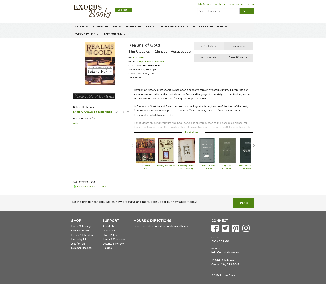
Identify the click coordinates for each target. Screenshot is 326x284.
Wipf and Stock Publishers (151, 61)
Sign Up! (243, 203)
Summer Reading (105, 26)
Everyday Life (85, 34)
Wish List (220, 4)
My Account (205, 4)
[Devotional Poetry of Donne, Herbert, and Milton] (248, 150)
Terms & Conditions (114, 239)
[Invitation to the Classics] (145, 150)
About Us (108, 226)
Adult (76, 123)
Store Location (124, 10)
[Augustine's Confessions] (227, 150)
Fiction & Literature (208, 26)
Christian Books (172, 26)
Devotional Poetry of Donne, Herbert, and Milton (247, 168)
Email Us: (216, 248)
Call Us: (215, 237)
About (79, 26)
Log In (250, 4)
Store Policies (111, 235)
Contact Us (109, 230)
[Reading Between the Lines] (166, 150)
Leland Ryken (138, 57)
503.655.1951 (220, 241)
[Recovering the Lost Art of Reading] (186, 150)
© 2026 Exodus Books (223, 275)
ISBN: (148, 65)
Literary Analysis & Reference (101, 112)
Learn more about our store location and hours (161, 226)
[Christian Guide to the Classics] (207, 150)
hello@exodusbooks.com (226, 252)
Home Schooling (138, 26)
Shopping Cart (236, 4)
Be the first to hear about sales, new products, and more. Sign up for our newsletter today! (134, 202)
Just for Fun (112, 34)
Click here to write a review (92, 186)
